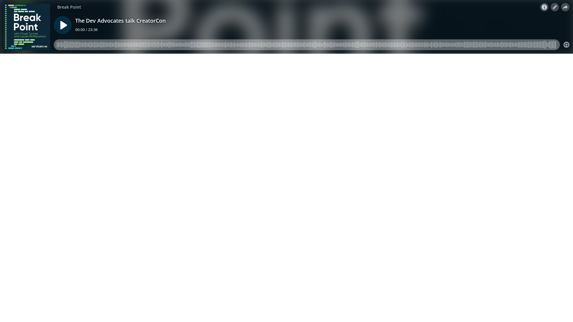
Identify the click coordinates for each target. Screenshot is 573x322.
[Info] (544, 7)
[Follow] (555, 7)
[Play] (63, 25)
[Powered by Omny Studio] (566, 45)
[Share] (565, 7)
